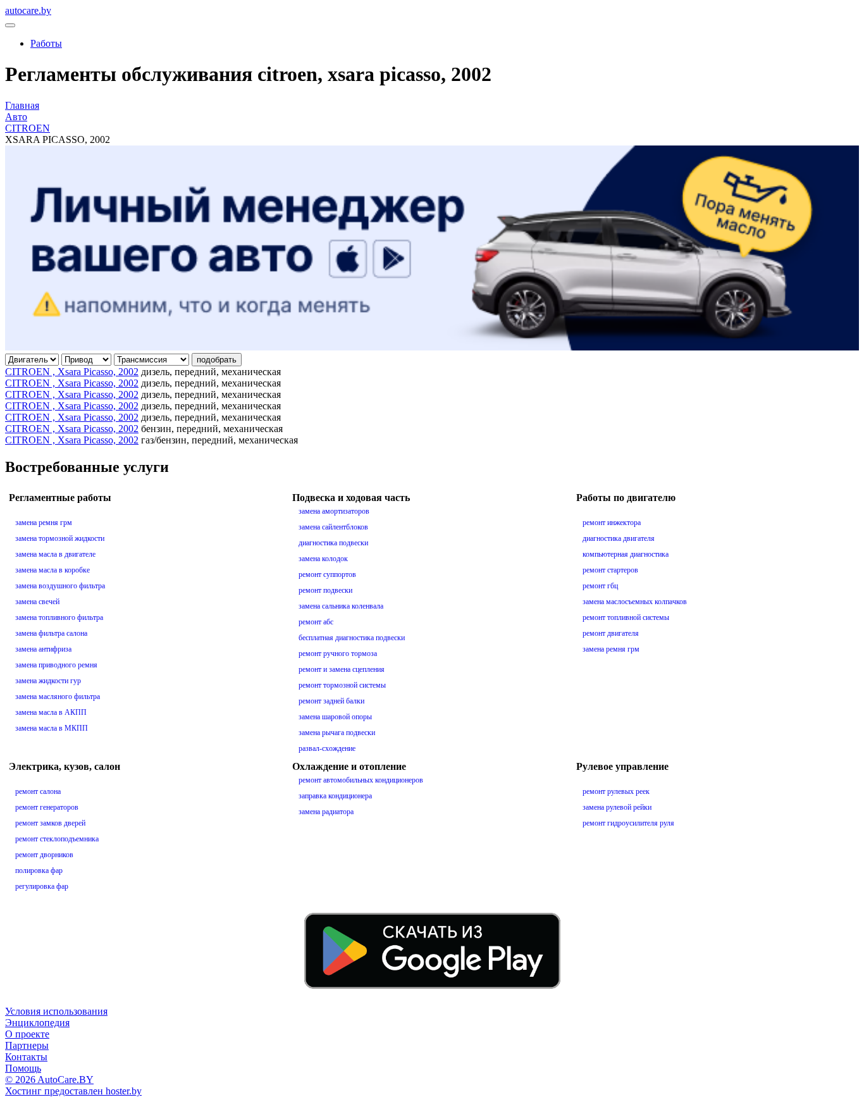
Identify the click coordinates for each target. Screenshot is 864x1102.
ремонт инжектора (612, 522)
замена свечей (37, 601)
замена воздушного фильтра (60, 585)
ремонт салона (38, 791)
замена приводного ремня (56, 664)
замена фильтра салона (51, 633)
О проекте (27, 1034)
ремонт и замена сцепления (342, 669)
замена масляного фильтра (57, 696)
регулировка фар (41, 886)
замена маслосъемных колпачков (635, 601)
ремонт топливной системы (626, 617)
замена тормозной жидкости (59, 538)
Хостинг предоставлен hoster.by (73, 1091)
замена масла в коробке (52, 570)
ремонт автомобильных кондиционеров (361, 780)
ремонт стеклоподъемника (57, 838)
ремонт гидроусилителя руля (628, 823)
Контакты (26, 1056)
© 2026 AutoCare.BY (49, 1079)
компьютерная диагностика (626, 554)
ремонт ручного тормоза (338, 653)
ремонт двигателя (611, 633)
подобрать (217, 359)
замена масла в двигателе (55, 554)
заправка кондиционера (335, 795)
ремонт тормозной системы (342, 685)
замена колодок (323, 558)
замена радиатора (326, 811)
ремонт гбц (600, 585)
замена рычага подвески (337, 732)
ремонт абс (316, 621)
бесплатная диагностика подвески (352, 637)
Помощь (23, 1068)
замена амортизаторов (334, 511)
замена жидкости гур (48, 680)
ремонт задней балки (331, 700)
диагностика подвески (333, 542)
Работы (46, 43)
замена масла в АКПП (51, 712)
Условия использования (56, 1011)
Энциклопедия (37, 1022)
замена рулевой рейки (617, 807)
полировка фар (39, 870)
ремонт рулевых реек (616, 791)
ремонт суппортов (327, 574)
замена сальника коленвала (341, 606)
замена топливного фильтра (59, 617)
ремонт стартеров (610, 570)
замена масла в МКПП (51, 728)
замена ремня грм (43, 522)
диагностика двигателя (619, 538)
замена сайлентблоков (333, 527)
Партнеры (27, 1045)
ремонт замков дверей (50, 823)
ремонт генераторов (46, 807)
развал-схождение (327, 748)
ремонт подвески (325, 590)
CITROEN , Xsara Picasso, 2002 (72, 371)
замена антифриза (43, 649)
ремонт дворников (44, 854)
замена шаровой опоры (335, 716)
